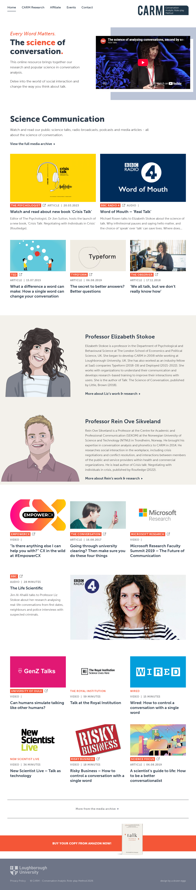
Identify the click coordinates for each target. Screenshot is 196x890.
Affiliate (55, 7)
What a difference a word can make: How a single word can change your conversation (37, 291)
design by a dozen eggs (173, 880)
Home (11, 7)
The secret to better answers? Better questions (97, 289)
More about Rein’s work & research (112, 478)
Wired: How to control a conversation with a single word (154, 707)
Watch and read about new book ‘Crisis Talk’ (51, 211)
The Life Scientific (26, 588)
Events (71, 7)
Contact (87, 7)
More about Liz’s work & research (111, 394)
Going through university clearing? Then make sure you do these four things (97, 551)
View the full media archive (31, 144)
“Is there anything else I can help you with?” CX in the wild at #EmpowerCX (37, 551)
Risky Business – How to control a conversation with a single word (97, 775)
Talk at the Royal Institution (95, 702)
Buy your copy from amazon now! (81, 843)
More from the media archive (96, 808)
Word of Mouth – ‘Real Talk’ (125, 211)
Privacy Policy (18, 880)
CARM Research (33, 7)
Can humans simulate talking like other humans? (37, 705)
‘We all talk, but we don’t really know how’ (152, 289)
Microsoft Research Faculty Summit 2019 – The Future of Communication (157, 551)
